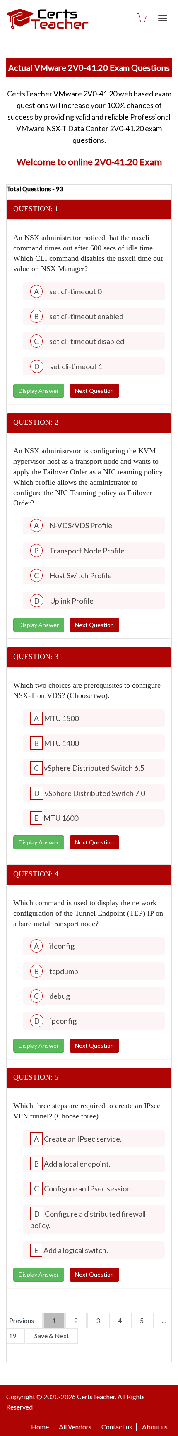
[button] (89, 209)
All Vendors (75, 1427)
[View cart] (141, 17)
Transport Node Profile (87, 550)
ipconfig (63, 1020)
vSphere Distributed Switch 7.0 (95, 793)
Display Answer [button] (39, 390)
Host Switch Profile (80, 575)
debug (59, 996)
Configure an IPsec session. (88, 1188)
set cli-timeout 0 (75, 291)
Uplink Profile (72, 600)
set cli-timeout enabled (86, 316)
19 (12, 1336)
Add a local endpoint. (77, 1163)
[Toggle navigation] (163, 18)
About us (155, 1427)
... (164, 1320)
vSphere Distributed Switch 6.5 (94, 767)
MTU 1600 (60, 818)
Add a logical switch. (75, 1250)
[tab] (89, 210)
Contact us (116, 1427)
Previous (21, 1320)
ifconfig (62, 945)
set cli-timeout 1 (76, 366)
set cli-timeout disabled (86, 341)
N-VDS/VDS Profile (80, 525)
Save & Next (51, 1336)
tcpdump (63, 971)
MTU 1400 (61, 743)
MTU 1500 (61, 718)
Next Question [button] (94, 390)
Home (40, 1427)
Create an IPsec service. (83, 1138)
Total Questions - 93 (35, 188)
